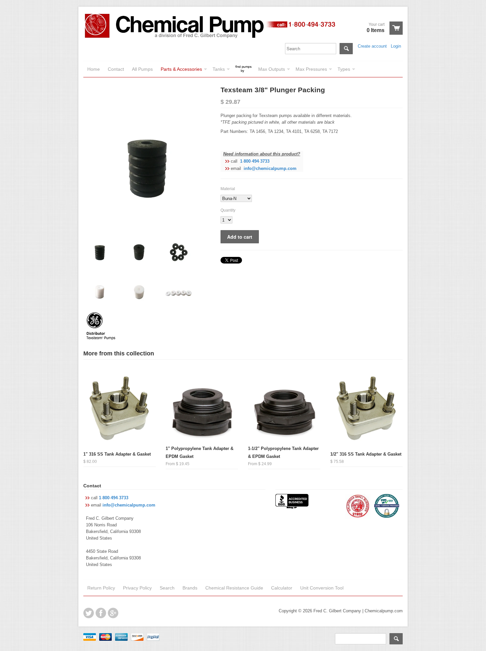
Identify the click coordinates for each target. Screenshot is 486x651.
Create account (372, 46)
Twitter (88, 613)
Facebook (101, 613)
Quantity (228, 210)
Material (228, 188)
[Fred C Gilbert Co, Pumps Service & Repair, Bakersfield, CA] (291, 502)
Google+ (113, 613)
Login (396, 46)
